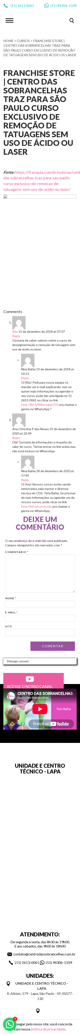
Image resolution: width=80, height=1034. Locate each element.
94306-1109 (67, 6)
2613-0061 (30, 962)
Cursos (23, 41)
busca (72, 21)
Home (8, 41)
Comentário (16, 552)
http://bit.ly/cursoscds (36, 506)
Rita (15, 331)
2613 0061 (25, 6)
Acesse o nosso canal (30, 686)
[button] (9, 1024)
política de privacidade (48, 1029)
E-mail (11, 612)
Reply (16, 336)
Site (8, 626)
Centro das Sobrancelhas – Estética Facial (40, 20)
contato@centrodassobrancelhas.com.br (44, 954)
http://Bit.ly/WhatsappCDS (40, 404)
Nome (10, 598)
